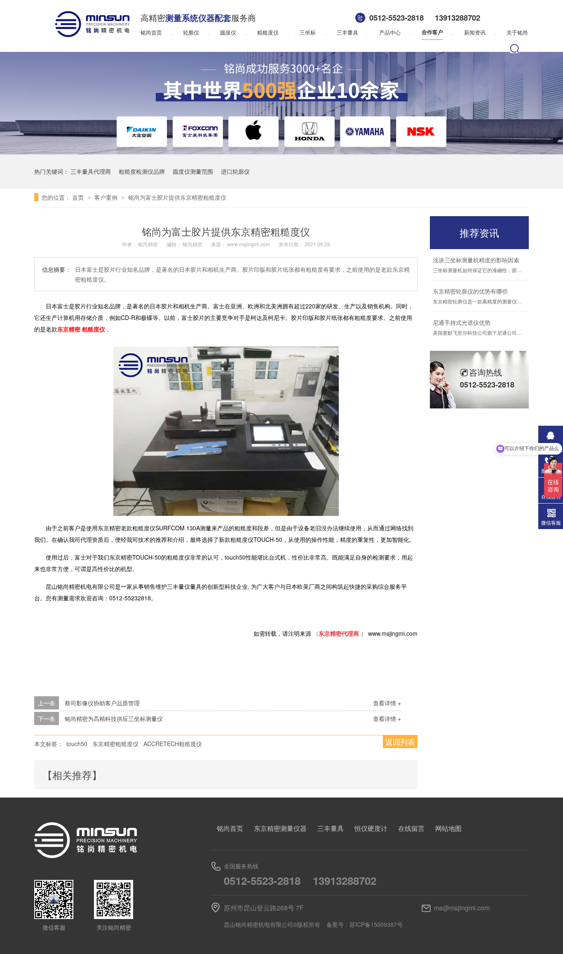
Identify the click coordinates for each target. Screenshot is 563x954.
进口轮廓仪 (235, 171)
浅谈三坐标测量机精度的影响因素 (476, 260)
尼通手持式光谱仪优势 (461, 322)
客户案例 (106, 197)
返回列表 (400, 741)
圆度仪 (228, 32)
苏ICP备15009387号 (376, 924)
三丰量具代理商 (90, 171)
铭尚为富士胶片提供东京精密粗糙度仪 (177, 197)
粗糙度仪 (268, 32)
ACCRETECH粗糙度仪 (172, 743)
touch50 (76, 743)
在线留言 (411, 828)
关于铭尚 (517, 32)
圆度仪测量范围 (193, 171)
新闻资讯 (475, 32)
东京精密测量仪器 (280, 828)
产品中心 (390, 32)
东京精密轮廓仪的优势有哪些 (470, 291)
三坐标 (308, 32)
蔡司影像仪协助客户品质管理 (102, 703)
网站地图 (448, 828)
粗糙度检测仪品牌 (142, 171)
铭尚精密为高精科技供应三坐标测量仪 (114, 718)
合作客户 (432, 32)
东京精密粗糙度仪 (115, 743)
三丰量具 (347, 32)
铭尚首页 (151, 32)
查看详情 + (387, 703)
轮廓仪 (191, 32)
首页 (78, 197)
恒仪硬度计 (370, 828)
